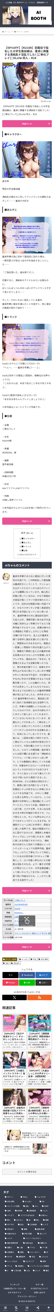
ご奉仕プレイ (20, 900)
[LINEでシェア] (45, 930)
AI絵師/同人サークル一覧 (15, 1288)
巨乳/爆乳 (44, 959)
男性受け (16, 963)
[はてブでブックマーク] (21, 930)
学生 (34, 959)
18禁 (16, 916)
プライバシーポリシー (27, 1296)
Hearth (17, 908)
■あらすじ (26, 542)
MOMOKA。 (19, 912)
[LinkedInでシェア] (27, 938)
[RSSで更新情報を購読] (39, 997)
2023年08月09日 (21, 904)
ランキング (15, 1284)
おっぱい (25, 959)
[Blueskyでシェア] (33, 923)
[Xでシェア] (9, 923)
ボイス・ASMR (10, 959)
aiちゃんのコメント (28, 554)
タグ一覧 (39, 1284)
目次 (23, 532)
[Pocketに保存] (33, 930)
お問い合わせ (39, 1292)
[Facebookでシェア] (9, 930)
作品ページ (27, 123)
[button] (43, 983)
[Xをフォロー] (14, 997)
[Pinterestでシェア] (15, 938)
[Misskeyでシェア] (45, 923)
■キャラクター (28, 538)
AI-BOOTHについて (39, 1288)
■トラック (26, 546)
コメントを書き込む (27, 1171)
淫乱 (7, 963)
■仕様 (24, 550)
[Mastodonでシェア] (21, 923)
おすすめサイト (14, 1292)
